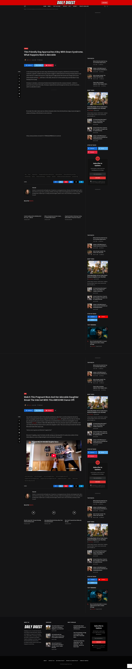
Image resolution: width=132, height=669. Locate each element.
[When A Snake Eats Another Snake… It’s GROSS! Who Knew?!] (53, 208)
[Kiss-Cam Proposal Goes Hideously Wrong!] (74, 512)
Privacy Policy (98, 182)
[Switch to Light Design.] (107, 6)
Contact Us (51, 660)
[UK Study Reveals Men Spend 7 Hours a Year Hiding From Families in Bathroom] (89, 121)
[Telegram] (19, 96)
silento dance (75, 478)
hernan (33, 176)
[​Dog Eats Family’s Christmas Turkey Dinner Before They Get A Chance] (74, 208)
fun (39, 77)
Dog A (29, 174)
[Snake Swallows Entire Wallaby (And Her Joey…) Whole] (33, 208)
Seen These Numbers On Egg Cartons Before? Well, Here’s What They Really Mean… (79, 635)
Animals (26, 48)
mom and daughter (38, 476)
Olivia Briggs (90, 110)
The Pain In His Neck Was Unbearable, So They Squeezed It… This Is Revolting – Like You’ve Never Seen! (78, 644)
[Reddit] (19, 93)
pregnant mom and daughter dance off (48, 478)
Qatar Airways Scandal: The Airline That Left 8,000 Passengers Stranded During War (100, 76)
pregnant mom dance (62, 478)
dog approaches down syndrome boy (46, 174)
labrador (54, 176)
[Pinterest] (19, 81)
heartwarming (27, 176)
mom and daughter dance (49, 476)
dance (59, 419)
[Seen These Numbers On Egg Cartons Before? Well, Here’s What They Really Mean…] (70, 634)
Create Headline (84, 6)
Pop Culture (56, 6)
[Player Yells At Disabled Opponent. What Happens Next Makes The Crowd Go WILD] (89, 84)
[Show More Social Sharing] (55, 65)
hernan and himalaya (41, 176)
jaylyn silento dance (29, 476)
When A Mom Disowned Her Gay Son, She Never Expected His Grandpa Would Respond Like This (100, 61)
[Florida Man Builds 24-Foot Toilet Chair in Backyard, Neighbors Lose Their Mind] (97, 98)
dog (25, 174)
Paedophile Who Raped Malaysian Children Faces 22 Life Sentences (79, 627)
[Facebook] (19, 75)
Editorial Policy (60, 660)
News (49, 6)
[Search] (105, 6)
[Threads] (19, 84)
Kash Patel (93, 346)
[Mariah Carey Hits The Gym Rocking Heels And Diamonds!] (33, 512)
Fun (25, 393)
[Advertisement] (54, 100)
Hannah (29, 60)
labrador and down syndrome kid (64, 176)
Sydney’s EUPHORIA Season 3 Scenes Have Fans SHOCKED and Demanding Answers (100, 69)
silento (69, 478)
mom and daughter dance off (62, 476)
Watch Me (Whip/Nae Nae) (30, 480)
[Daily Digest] (66, 2)
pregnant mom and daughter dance (32, 478)
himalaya (48, 176)
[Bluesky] (19, 87)
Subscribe (105, 2)
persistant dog (75, 176)
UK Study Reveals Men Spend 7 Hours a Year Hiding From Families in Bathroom (100, 121)
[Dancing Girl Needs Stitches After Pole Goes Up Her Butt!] (53, 512)
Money (75, 6)
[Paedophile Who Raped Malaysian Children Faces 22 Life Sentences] (70, 627)
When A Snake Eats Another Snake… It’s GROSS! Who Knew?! (53, 216)
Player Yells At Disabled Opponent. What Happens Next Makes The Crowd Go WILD (100, 83)
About (45, 660)
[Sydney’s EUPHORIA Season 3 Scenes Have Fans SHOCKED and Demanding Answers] (89, 69)
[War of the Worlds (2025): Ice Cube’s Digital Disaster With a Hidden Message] (97, 333)
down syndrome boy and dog (69, 174)
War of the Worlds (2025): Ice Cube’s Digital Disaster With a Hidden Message (98, 343)
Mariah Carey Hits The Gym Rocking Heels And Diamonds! (32, 521)
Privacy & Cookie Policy (72, 660)
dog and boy (34, 174)
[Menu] (25, 6)
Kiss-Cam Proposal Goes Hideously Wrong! (73, 521)
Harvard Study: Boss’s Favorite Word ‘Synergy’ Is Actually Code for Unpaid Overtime (100, 129)
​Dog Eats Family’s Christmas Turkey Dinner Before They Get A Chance (73, 216)
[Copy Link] (19, 90)
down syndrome (59, 174)
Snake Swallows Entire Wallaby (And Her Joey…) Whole (32, 216)
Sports (65, 6)
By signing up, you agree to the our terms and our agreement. (99, 647)
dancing (34, 423)
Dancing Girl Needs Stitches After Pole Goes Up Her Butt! (53, 521)
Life (69, 6)
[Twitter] (19, 78)
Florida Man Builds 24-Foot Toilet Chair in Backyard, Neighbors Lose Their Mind (97, 107)
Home (44, 6)
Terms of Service (84, 660)
